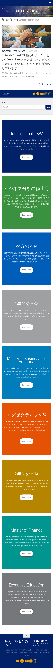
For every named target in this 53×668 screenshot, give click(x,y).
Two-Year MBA (19, 51)
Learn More (26, 157)
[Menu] (50, 3)
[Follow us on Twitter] (33, 93)
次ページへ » (45, 84)
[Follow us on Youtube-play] (41, 93)
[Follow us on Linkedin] (45, 93)
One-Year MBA (7, 51)
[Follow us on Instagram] (49, 93)
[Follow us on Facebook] (37, 93)
